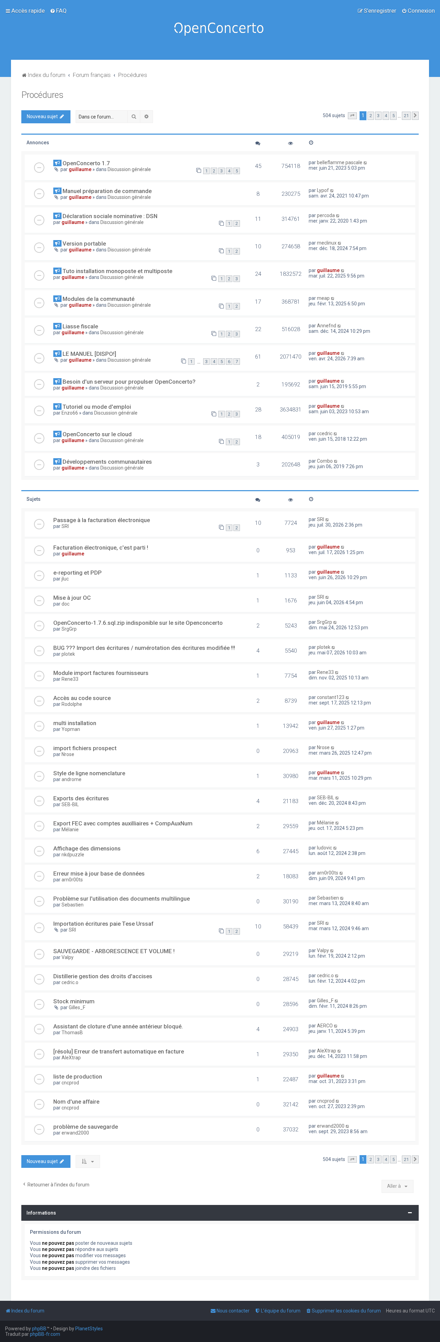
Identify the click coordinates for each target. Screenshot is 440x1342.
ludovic (324, 847)
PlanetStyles (89, 1328)
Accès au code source (82, 698)
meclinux (327, 243)
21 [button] (406, 115)
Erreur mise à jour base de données (99, 873)
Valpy (68, 957)
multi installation (74, 723)
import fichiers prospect (85, 748)
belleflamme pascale (339, 162)
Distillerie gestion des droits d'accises (102, 976)
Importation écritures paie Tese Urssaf (103, 923)
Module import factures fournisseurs (100, 672)
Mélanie (70, 829)
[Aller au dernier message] (365, 162)
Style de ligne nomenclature (89, 773)
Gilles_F (77, 1007)
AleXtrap (71, 1057)
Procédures (42, 95)
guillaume (80, 169)
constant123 (330, 697)
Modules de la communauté (98, 298)
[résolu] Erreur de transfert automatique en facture (118, 1051)
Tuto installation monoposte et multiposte (117, 271)
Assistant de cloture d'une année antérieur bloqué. (118, 1026)
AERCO (325, 1025)
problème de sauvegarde (85, 1126)
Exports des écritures (81, 798)
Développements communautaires (107, 461)
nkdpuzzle (73, 854)
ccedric (324, 433)
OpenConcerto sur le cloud (97, 434)
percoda (326, 215)
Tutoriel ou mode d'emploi (97, 406)
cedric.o (70, 982)
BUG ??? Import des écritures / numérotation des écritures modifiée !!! (144, 647)
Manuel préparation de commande (107, 191)
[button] (352, 115)
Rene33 (70, 679)
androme (71, 779)
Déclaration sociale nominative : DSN (110, 216)
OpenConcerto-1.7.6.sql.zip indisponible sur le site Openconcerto (138, 622)
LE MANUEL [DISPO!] (89, 353)
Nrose (68, 754)
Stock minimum (74, 1001)
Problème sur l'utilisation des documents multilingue (121, 898)
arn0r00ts (72, 879)
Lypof (323, 190)
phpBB (39, 1328)
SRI (65, 526)
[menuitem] (58, 10)
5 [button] (393, 115)
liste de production (77, 1076)
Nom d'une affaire (76, 1101)
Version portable (84, 243)
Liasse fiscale (80, 326)
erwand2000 (75, 1133)
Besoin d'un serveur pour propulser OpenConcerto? (129, 381)
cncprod (70, 1082)
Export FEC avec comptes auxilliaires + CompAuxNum (122, 823)
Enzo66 (70, 413)
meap (323, 298)
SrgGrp (69, 629)
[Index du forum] (220, 30)
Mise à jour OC (72, 597)
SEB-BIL (70, 804)
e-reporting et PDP (77, 572)
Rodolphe (72, 704)
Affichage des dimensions (87, 848)
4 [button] (386, 115)
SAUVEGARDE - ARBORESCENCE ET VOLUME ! (114, 951)
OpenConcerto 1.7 (86, 163)
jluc (65, 579)
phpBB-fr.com (45, 1334)
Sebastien (73, 904)
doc (65, 604)
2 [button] (371, 115)
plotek (68, 654)
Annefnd (326, 325)
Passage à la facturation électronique (101, 520)
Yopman (71, 729)
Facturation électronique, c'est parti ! (100, 547)
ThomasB (72, 1032)
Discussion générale (129, 169)
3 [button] (378, 115)
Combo (325, 461)
